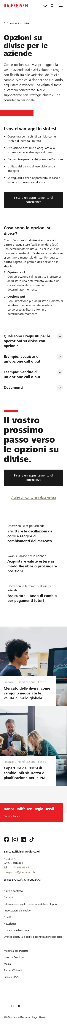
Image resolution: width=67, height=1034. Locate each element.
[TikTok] (31, 839)
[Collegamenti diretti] (45, 5)
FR (12, 1005)
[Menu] (61, 5)
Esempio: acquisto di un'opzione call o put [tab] (22, 358)
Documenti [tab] (13, 387)
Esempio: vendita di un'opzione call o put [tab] (22, 374)
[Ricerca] (52, 5)
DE (5, 1005)
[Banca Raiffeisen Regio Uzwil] (16, 5)
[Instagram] (15, 839)
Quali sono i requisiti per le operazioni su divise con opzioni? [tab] (27, 341)
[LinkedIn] (23, 839)
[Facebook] (6, 839)
